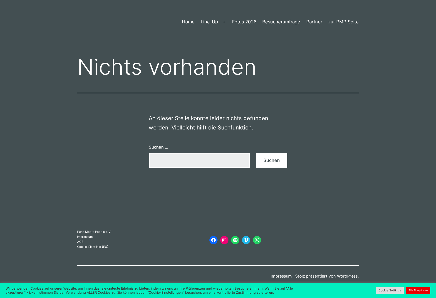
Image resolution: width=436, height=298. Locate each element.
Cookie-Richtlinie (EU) (92, 246)
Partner (314, 22)
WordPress (347, 276)
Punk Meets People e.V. (94, 231)
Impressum (85, 236)
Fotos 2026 (244, 22)
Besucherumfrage (281, 22)
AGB (80, 241)
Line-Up (209, 22)
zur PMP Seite (343, 22)
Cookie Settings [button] (390, 290)
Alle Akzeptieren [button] (418, 290)
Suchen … (158, 147)
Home (188, 22)
